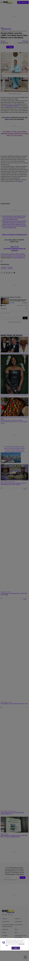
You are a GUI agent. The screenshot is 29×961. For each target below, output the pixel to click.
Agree (16, 948)
